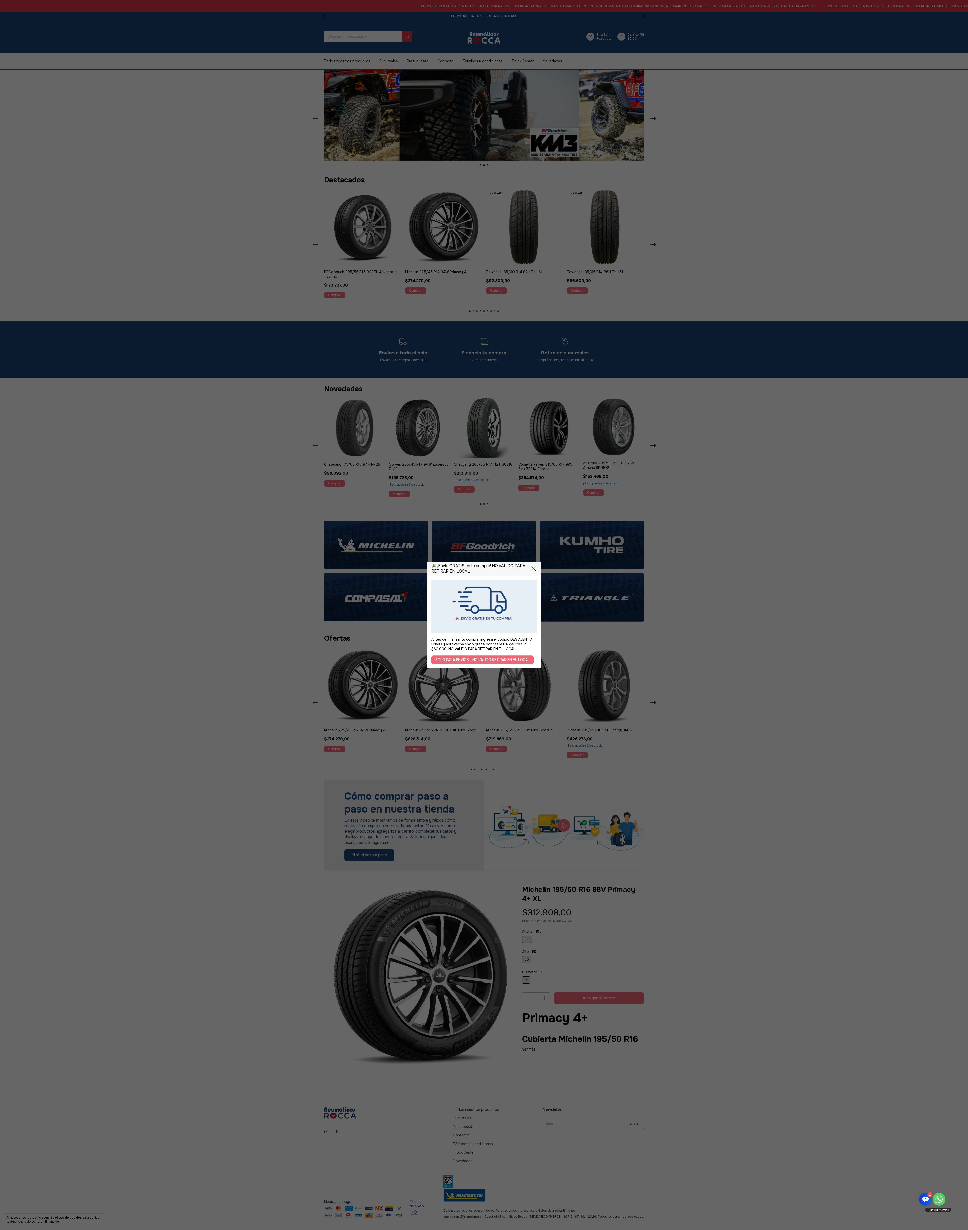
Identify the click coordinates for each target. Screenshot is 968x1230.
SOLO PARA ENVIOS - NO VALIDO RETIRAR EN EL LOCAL (482, 660)
